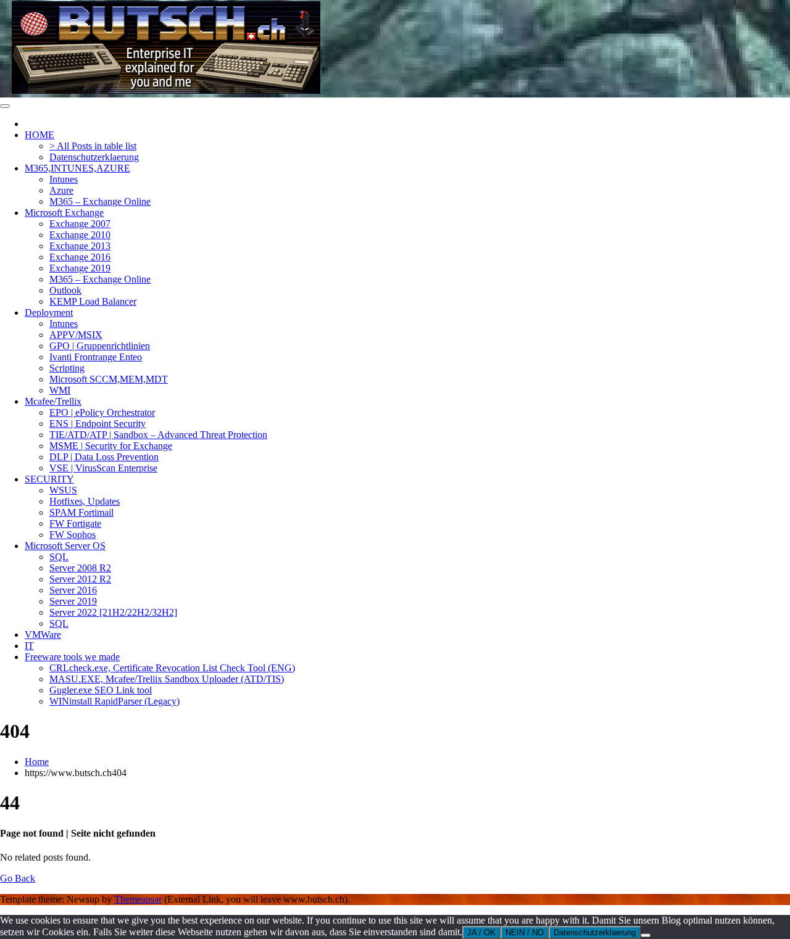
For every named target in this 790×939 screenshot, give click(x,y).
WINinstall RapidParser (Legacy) (114, 701)
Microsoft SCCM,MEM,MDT (108, 379)
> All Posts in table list (92, 146)
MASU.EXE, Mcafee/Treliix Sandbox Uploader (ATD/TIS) (166, 679)
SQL (59, 557)
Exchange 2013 (79, 246)
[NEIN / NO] (646, 935)
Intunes (63, 179)
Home (37, 761)
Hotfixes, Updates (84, 501)
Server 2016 (73, 590)
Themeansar (138, 899)
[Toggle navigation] (5, 106)
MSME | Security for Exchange (110, 446)
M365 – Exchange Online (100, 201)
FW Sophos (72, 534)
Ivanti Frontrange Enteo (95, 357)
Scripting (67, 368)
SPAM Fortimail (81, 512)
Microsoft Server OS (65, 545)
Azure (61, 190)
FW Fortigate (75, 523)
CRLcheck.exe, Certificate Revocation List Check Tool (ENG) (172, 668)
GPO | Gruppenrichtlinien (99, 346)
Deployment (49, 312)
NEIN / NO (524, 932)
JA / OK (481, 932)
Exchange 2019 (79, 268)
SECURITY (49, 479)
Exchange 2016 (79, 257)
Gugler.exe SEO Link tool (100, 690)
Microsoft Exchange (64, 212)
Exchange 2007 (79, 223)
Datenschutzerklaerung (94, 157)
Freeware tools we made (72, 657)
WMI (59, 390)
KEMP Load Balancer (92, 301)
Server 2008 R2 (80, 568)
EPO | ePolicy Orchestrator (102, 412)
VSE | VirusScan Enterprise (103, 468)
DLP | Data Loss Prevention (104, 457)
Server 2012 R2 (80, 579)
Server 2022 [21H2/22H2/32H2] (113, 612)
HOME (39, 135)
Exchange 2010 (79, 235)
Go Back (17, 878)
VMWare (43, 634)
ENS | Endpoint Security (97, 423)
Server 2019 (73, 601)
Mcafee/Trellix (53, 401)
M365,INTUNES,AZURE (77, 168)
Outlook (65, 290)
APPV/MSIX (75, 334)
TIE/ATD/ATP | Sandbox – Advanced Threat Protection (158, 434)
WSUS (63, 490)
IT (29, 645)
